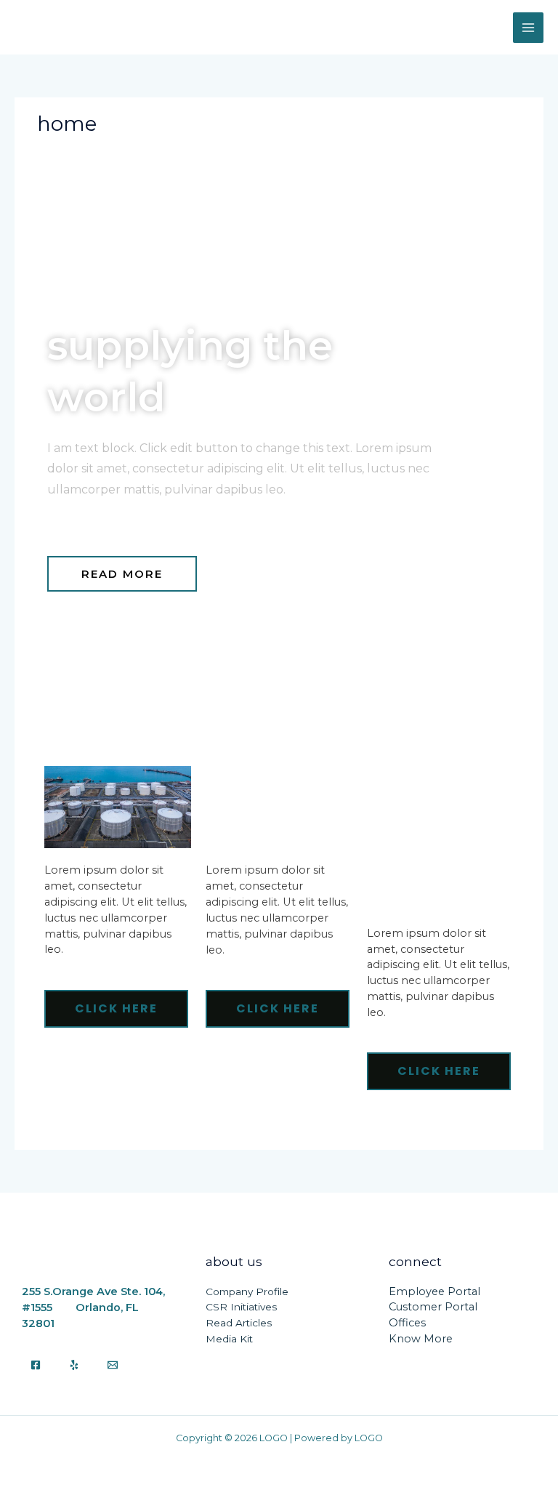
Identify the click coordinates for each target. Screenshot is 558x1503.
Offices (407, 1322)
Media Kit (229, 1339)
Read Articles (239, 1323)
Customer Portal (433, 1306)
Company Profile (247, 1291)
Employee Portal (434, 1291)
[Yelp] (74, 1365)
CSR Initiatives (241, 1307)
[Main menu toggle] (528, 27)
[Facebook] (35, 1365)
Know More (421, 1338)
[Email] (112, 1365)
